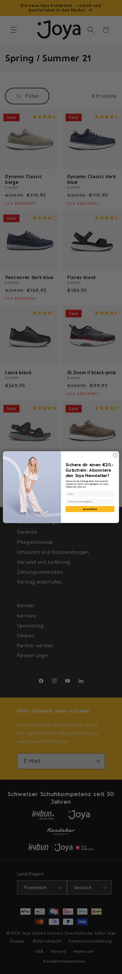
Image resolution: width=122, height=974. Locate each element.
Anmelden (90, 509)
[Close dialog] (115, 455)
